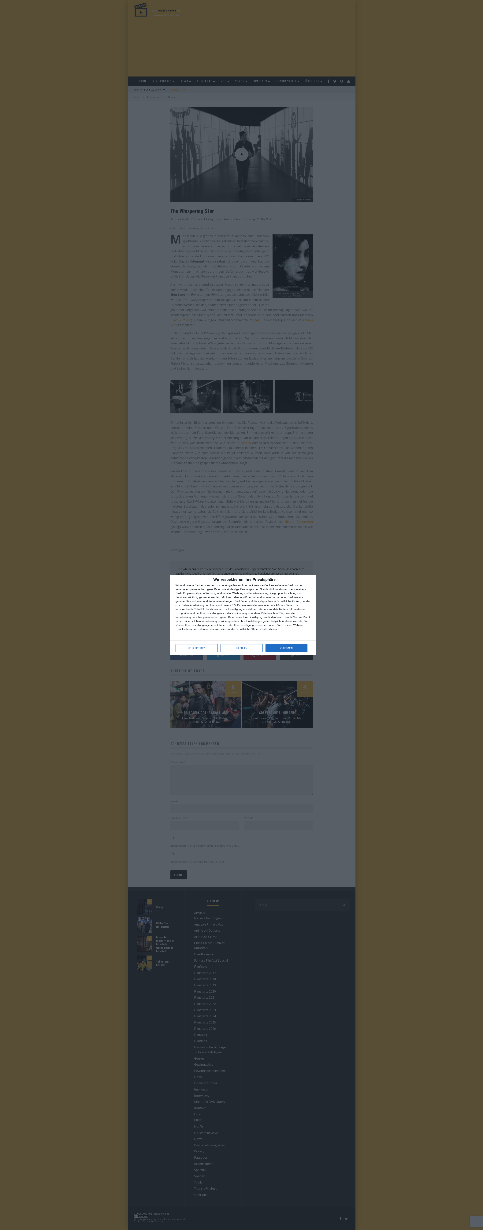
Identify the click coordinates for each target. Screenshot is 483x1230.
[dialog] (243, 615)
